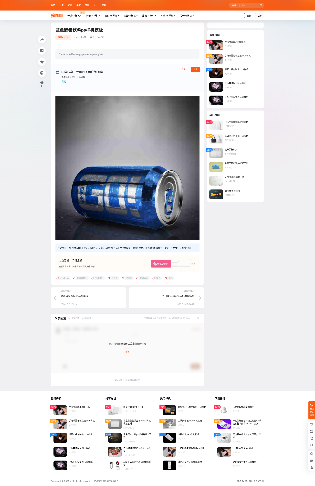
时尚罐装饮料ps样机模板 (74, 296)
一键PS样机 (75, 14)
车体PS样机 (167, 15)
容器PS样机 (63, 37)
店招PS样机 (148, 15)
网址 (87, 5)
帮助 (104, 5)
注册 (260, 15)
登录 (249, 15)
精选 (70, 5)
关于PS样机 (186, 15)
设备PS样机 (130, 15)
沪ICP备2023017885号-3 (106, 481)
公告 (96, 5)
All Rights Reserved (79, 481)
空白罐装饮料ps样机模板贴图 (178, 296)
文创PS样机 (111, 15)
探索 (78, 5)
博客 (61, 5)
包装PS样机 (92, 15)
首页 (53, 5)
